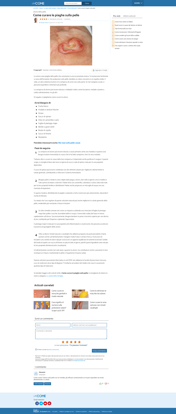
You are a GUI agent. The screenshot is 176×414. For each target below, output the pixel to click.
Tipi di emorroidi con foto (123, 28)
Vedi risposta (39, 383)
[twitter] (41, 403)
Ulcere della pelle (71, 8)
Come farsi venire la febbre (124, 21)
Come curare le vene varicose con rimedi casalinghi (98, 305)
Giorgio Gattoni (44, 23)
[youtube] (45, 403)
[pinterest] (49, 403)
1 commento (67, 19)
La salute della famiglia (50, 8)
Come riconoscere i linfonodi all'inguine (128, 32)
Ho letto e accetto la (48, 349)
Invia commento (99, 350)
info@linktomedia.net (79, 361)
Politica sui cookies (107, 411)
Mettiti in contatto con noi (67, 411)
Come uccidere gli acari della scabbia (127, 35)
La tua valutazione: (61, 345)
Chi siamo (55, 411)
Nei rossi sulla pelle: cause (69, 142)
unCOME (35, 8)
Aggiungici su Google (101, 70)
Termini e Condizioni (81, 411)
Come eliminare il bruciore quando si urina (129, 42)
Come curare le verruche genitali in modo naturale (59, 294)
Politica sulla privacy (94, 411)
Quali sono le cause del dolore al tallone (128, 25)
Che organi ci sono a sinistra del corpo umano (127, 47)
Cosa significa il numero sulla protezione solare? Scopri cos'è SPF (59, 306)
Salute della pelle (61, 8)
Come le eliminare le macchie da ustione (98, 292)
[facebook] (37, 403)
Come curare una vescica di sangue (126, 38)
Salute (41, 8)
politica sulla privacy (53, 350)
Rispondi (47, 383)
